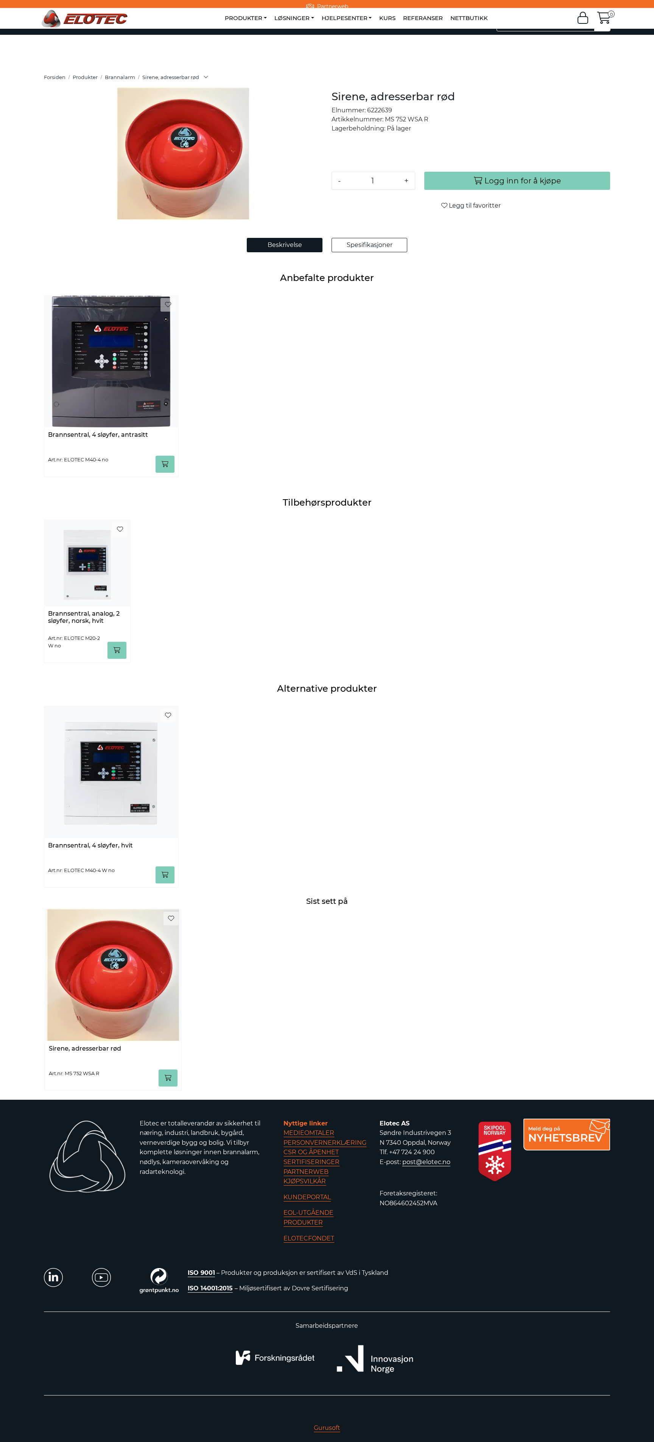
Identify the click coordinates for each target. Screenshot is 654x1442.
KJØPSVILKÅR (304, 1181)
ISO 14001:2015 (210, 1288)
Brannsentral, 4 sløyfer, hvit (90, 845)
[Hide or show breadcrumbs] (206, 77)
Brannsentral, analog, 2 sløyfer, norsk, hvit (84, 617)
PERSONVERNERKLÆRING (324, 1142)
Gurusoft (327, 1427)
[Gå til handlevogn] (604, 20)
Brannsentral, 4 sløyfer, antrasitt (98, 434)
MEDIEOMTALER (308, 1132)
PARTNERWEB (306, 1171)
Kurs (387, 18)
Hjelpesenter (344, 18)
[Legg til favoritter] (168, 305)
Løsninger (292, 18)
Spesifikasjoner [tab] (369, 244)
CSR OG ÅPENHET (311, 1152)
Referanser (423, 18)
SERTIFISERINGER (311, 1162)
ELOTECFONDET (308, 1238)
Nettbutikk (469, 18)
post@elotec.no (426, 1162)
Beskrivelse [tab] (285, 244)
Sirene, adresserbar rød (85, 1048)
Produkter (243, 18)
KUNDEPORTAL (307, 1197)
